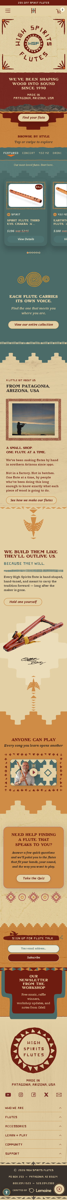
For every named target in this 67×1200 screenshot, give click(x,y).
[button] (59, 1189)
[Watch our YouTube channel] (8, 1095)
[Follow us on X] (46, 1095)
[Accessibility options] (6, 1192)
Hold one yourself (23, 602)
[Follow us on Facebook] (33, 1095)
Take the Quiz (33, 878)
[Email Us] (59, 1095)
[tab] (11, 153)
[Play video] (33, 772)
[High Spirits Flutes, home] (33, 11)
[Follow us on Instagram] (21, 1095)
